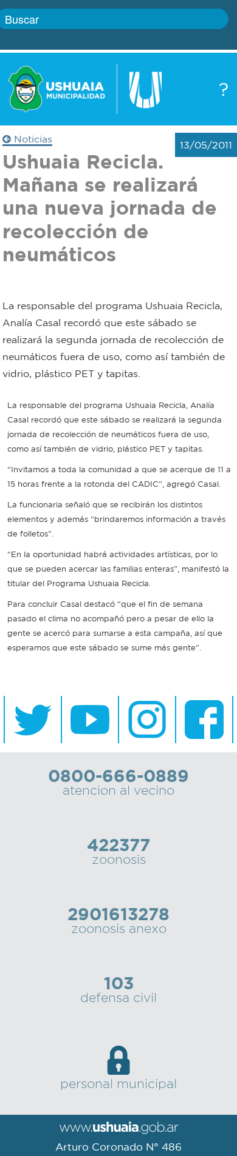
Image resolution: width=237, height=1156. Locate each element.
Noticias (31, 138)
